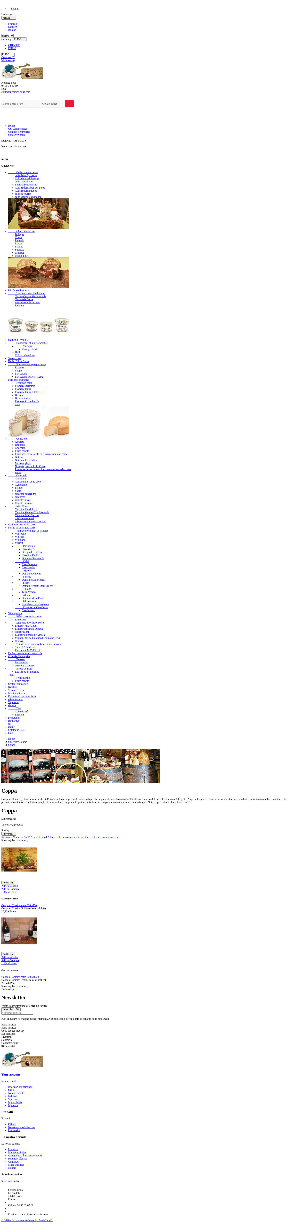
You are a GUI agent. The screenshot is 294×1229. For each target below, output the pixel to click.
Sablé (18, 490)
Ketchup (12, 687)
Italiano (12, 29)
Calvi (22, 561)
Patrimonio (25, 546)
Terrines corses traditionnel (26, 293)
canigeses (20, 496)
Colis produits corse (23, 172)
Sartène (23, 576)
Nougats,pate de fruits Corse (30, 466)
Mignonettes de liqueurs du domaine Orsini (38, 637)
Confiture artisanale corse (21, 524)
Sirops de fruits (20, 668)
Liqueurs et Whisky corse (26, 622)
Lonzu (18, 243)
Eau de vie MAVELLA (27, 650)
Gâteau (19, 457)
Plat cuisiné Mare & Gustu (29, 376)
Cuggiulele (21, 484)
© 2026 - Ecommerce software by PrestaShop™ (27, 1220)
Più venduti (14, 1130)
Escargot (19, 367)
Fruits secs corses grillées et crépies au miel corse (41, 454)
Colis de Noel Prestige (27, 178)
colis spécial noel (24, 181)
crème (11, 726)
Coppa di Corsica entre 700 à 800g (20, 976)
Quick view (9, 892)
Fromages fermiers (25, 385)
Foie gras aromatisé (18, 379)
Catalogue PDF (16, 729)
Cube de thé (21, 711)
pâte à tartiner (15, 699)
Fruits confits (22, 450)
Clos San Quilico (31, 555)
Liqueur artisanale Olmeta (29, 628)
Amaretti (19, 441)
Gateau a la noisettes (26, 460)
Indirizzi (12, 1096)
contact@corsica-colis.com (15, 91)
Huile (18, 352)
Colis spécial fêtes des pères (30, 187)
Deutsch (12, 26)
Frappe (18, 487)
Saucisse (19, 249)
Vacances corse (16, 690)
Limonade (20, 619)
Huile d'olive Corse (18, 361)
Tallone (23, 588)
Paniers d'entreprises (26, 184)
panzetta (19, 252)
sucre (18, 472)
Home (11, 125)
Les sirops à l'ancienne (27, 671)
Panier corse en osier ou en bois (25, 653)
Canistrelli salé (23, 500)
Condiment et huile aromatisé (28, 342)
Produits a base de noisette (22, 696)
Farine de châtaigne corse (21, 527)
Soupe (18, 370)
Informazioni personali (20, 1086)
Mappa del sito (16, 1164)
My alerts (13, 1105)
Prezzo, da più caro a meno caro (102, 837)
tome (17, 404)
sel (9, 723)
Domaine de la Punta (33, 598)
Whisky (19, 641)
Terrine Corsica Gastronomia (30, 296)
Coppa (18, 237)
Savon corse (14, 358)
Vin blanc (20, 539)
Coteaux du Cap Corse (31, 607)
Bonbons (20, 444)
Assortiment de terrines (27, 302)
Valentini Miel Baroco (27, 515)
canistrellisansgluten (25, 493)
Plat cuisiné (21, 373)
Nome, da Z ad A (40, 837)
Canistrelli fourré (24, 503)
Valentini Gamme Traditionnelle (32, 512)
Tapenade (13, 702)
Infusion (19, 714)
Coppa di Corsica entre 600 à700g (19, 905)
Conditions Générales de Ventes (25, 1155)
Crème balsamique (25, 355)
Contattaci (13, 1161)
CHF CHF (14, 45)
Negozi (12, 1167)
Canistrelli (17, 475)
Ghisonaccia (25, 601)
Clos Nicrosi (28, 610)
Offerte (12, 1124)
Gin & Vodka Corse (19, 290)
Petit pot (19, 305)
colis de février (23, 193)
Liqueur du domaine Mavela (30, 634)
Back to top (9, 989)
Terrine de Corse (24, 299)
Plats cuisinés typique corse (27, 364)
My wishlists (15, 1102)
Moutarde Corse (17, 693)
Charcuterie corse (21, 231)
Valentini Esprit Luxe (26, 509)
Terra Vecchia (29, 591)
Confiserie (17, 438)
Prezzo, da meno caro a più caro (67, 837)
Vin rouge (20, 533)
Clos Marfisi (28, 549)
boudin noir (21, 255)
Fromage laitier (23, 388)
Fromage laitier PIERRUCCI (30, 392)
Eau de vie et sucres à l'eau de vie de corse (35, 644)
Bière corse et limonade (25, 616)
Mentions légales (17, 1152)
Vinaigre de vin (30, 349)
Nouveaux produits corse (21, 1127)
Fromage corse (20, 382)
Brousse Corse (23, 398)
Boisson (16, 659)
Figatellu (19, 240)
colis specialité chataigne (28, 196)
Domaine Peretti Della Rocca (37, 585)
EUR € (12, 48)
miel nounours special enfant (30, 521)
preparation (14, 717)
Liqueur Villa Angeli (26, 625)
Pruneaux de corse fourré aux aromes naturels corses (43, 469)
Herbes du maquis (18, 339)
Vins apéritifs (15, 613)
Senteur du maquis (18, 683)
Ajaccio (23, 570)
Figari (22, 582)
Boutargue (13, 720)
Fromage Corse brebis (27, 401)
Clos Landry (28, 567)
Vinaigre (23, 346)
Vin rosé (19, 536)
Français (12, 23)
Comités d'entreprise (19, 131)
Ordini (11, 1089)
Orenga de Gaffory (32, 552)
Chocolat (20, 447)
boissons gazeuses (24, 665)
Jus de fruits (21, 662)
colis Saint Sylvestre (26, 175)
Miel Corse (18, 506)
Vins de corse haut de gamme (28, 530)
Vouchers (13, 1099)
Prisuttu (19, 246)
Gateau (12, 705)
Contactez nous (16, 134)
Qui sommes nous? (18, 128)
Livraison (13, 1149)
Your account (10, 1074)
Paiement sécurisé (17, 1158)
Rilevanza (9, 834)
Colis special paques (26, 190)
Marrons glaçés (23, 463)
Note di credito (16, 1093)
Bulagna (19, 234)
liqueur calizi (22, 631)
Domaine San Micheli (33, 579)
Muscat (19, 542)
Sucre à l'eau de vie (25, 647)
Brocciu (19, 395)
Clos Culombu (29, 564)
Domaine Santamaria (33, 558)
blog (10, 733)
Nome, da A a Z (22, 837)
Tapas (11, 674)
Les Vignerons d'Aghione (35, 604)
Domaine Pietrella (31, 573)
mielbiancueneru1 (24, 518)
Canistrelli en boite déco (28, 481)
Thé (14, 708)
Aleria (22, 595)
